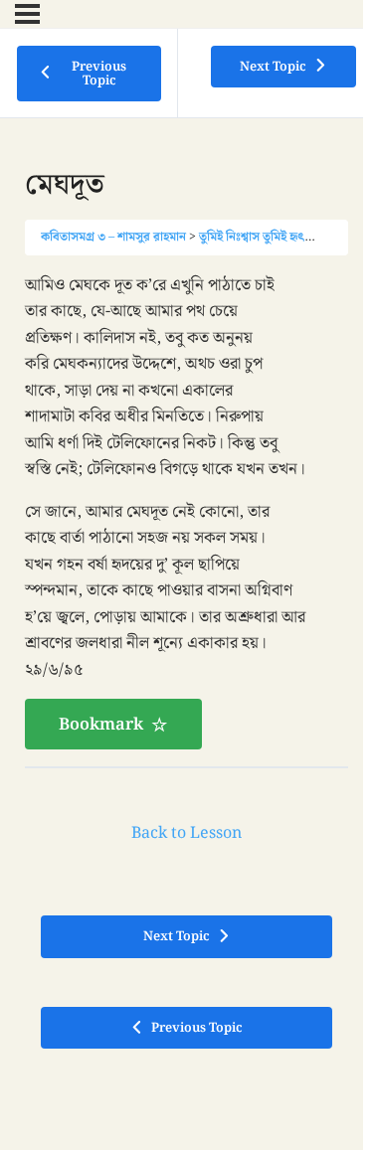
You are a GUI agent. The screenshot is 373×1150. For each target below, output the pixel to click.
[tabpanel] (186, 511)
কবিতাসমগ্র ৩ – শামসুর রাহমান (113, 236)
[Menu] (27, 14)
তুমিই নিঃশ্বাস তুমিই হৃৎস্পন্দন (267, 236)
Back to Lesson (186, 833)
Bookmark (101, 725)
